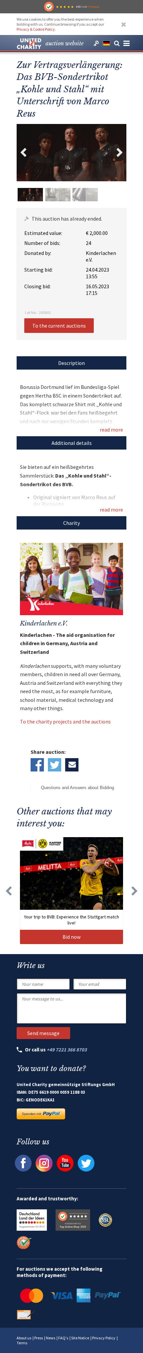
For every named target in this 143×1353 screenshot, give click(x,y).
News (50, 1337)
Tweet (54, 764)
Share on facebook (37, 764)
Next (119, 152)
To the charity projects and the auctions (65, 721)
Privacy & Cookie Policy (36, 29)
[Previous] (8, 890)
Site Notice (80, 1337)
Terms (22, 1342)
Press (38, 1337)
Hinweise (93, 6)
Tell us (71, 764)
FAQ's (63, 1337)
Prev (23, 152)
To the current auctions (59, 325)
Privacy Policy (103, 1337)
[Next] (134, 890)
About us (24, 1337)
